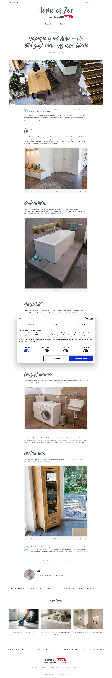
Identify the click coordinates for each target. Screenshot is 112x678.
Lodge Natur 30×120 (62, 383)
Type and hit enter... (90, 2)
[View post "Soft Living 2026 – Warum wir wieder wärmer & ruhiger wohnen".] (56, 619)
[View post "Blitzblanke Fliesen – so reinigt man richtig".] (23, 619)
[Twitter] (36, 560)
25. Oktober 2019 (59, 52)
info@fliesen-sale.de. (82, 551)
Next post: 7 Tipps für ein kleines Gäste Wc (79, 588)
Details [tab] (56, 324)
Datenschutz (66, 667)
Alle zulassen (81, 358)
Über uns (35, 667)
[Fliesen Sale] (56, 13)
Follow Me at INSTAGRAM (14, 649)
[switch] (46, 350)
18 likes (74, 560)
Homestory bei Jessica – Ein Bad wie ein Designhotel (88, 632)
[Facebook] (10, 2)
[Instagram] (13, 2)
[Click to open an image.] (56, 82)
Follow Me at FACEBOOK (69, 649)
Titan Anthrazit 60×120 (59, 213)
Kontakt (44, 667)
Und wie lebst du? (56, 32)
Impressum (54, 667)
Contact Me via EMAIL (42, 649)
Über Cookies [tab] (82, 324)
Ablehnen (56, 358)
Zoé (49, 52)
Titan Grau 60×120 (45, 213)
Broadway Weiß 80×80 (72, 313)
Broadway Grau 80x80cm (44, 461)
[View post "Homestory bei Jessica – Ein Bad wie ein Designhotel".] (88, 619)
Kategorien (49, 24)
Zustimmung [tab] (30, 324)
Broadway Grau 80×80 (63, 137)
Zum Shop (63, 24)
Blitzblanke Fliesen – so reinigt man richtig (23, 632)
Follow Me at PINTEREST (98, 649)
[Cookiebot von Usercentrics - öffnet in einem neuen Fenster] (85, 318)
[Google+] (43, 560)
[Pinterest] (17, 2)
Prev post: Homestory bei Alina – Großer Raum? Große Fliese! (32, 588)
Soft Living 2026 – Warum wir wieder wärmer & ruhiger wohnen (56, 633)
